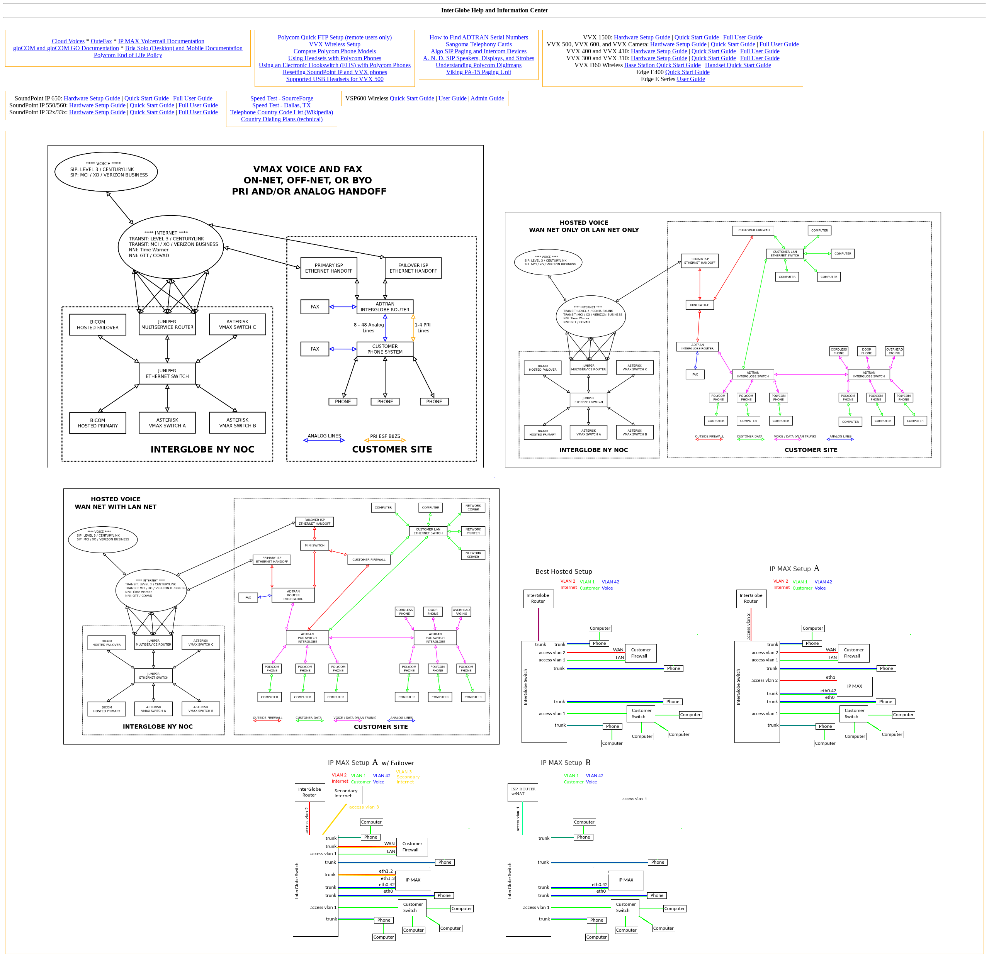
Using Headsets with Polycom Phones (334, 58)
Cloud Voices (68, 41)
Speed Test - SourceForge (281, 98)
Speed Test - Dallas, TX (281, 105)
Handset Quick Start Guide (738, 65)
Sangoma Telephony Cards (479, 44)
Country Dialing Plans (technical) (282, 119)
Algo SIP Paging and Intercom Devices (479, 51)
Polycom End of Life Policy (128, 55)
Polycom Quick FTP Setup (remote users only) (335, 37)
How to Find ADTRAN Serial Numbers (479, 37)
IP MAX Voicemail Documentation (161, 41)
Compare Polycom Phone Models (335, 51)
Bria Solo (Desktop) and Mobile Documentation (184, 48)
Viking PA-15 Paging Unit (478, 72)
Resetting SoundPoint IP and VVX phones (335, 72)
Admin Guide (487, 98)
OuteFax (101, 41)
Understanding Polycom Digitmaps (479, 65)
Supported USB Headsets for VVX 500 (335, 79)
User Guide (691, 79)
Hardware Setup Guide (642, 37)
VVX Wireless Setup (334, 44)
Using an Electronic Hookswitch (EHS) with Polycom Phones (335, 65)
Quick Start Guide (697, 37)
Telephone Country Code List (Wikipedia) (281, 112)
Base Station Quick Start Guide (662, 65)
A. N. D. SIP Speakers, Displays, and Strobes (478, 58)
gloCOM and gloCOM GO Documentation (66, 48)
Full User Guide (743, 37)
